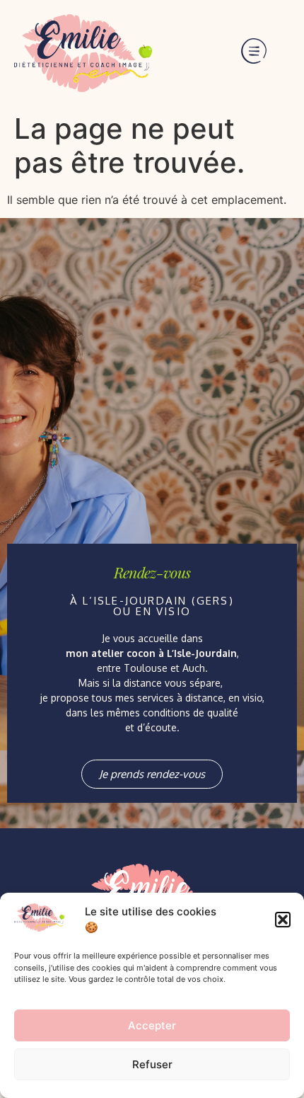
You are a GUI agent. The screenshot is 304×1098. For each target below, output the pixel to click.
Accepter (152, 1025)
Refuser (152, 1064)
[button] (283, 920)
